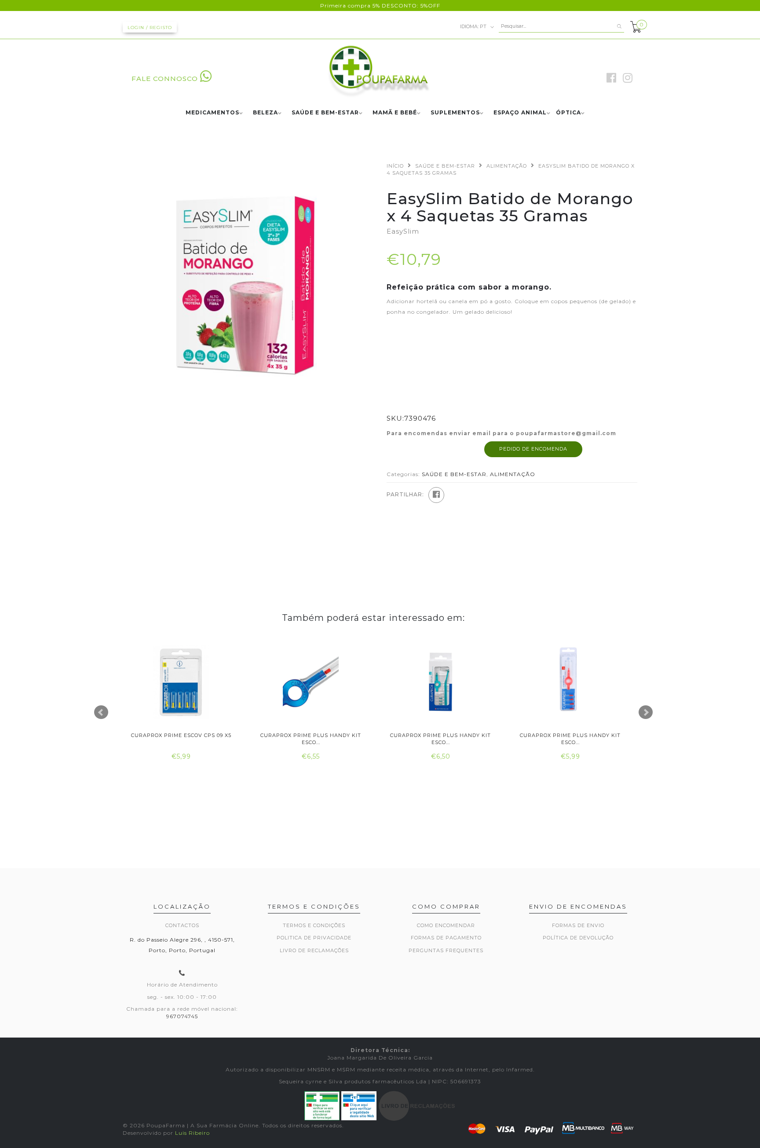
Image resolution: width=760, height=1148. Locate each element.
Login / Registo (150, 27)
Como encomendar (446, 925)
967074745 (182, 1016)
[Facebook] (436, 495)
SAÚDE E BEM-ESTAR (325, 113)
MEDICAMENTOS (212, 113)
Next (646, 712)
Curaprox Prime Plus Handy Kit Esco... (310, 738)
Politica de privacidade (314, 938)
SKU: (395, 418)
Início (395, 166)
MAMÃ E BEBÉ (395, 113)
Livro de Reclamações (314, 950)
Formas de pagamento (446, 938)
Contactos (182, 925)
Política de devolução (578, 938)
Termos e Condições (314, 925)
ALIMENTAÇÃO (506, 166)
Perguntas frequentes (446, 950)
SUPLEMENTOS (455, 113)
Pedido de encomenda (533, 449)
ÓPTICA (568, 113)
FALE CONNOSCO (165, 78)
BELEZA (265, 113)
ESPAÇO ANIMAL (520, 113)
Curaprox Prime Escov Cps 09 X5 (181, 735)
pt (474, 26)
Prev (101, 712)
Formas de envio (578, 925)
